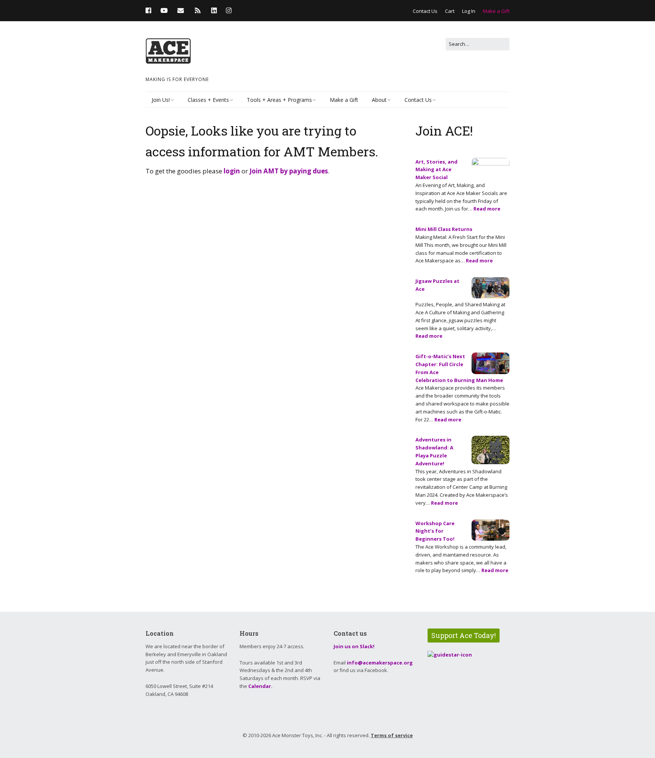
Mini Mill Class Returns (443, 229)
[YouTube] (164, 10)
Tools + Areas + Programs (279, 99)
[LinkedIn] (214, 10)
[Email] (180, 10)
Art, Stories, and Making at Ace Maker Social (436, 169)
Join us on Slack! (354, 646)
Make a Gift (496, 11)
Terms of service (392, 735)
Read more (486, 208)
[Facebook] (150, 10)
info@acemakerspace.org (380, 662)
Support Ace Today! (463, 635)
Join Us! (161, 99)
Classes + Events (208, 99)
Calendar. (260, 686)
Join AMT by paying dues (288, 171)
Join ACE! (444, 130)
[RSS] (197, 10)
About (379, 99)
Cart (449, 11)
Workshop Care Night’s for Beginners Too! (434, 531)
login (232, 171)
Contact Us (425, 11)
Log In (468, 11)
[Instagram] (228, 10)
